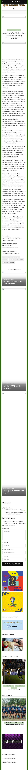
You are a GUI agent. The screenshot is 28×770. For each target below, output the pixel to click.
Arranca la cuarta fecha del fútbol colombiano (12, 282)
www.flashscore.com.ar (9, 758)
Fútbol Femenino (8, 725)
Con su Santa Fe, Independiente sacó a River (14, 689)
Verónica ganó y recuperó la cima (14, 727)
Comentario (5, 528)
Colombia (5, 259)
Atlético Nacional (15, 256)
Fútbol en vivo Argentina (9, 762)
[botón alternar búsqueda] (24, 2)
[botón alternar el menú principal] (14, 9)
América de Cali (6, 256)
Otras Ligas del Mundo (14, 30)
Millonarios (5, 262)
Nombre (5, 542)
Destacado (20, 685)
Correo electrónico (7, 549)
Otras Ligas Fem (19, 725)
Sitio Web (5, 556)
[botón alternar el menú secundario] (2, 2)
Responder (23, 510)
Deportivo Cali (20, 259)
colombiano (12, 259)
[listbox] (14, 675)
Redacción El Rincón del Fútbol (15, 35)
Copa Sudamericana (10, 685)
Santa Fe (12, 262)
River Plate (14, 687)
